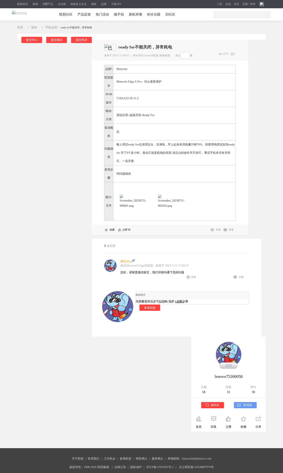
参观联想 (125, 458)
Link (153, 302)
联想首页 (22, 4)
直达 (177, 55)
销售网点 (141, 458)
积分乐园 (153, 14)
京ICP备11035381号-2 (160, 467)
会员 (228, 4)
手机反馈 (51, 27)
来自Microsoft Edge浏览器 (136, 265)
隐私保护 (136, 467)
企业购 (62, 4)
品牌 (103, 4)
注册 (245, 4)
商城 (35, 4)
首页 (20, 27)
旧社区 (170, 14)
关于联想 (77, 458)
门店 (219, 4)
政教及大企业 (78, 4)
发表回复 (150, 307)
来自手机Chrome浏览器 (145, 55)
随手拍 (119, 14)
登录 (252, 4)
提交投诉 (81, 39)
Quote (161, 302)
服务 (94, 4)
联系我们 (93, 458)
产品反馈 (84, 14)
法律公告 (120, 467)
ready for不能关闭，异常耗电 (76, 27)
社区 (236, 4)
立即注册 (182, 301)
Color (145, 302)
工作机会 (109, 458)
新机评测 (135, 14)
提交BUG (32, 39)
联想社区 (66, 14)
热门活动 (102, 14)
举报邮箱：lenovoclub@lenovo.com (189, 458)
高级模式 (140, 294)
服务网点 (157, 458)
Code (170, 302)
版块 (34, 27)
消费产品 (47, 4)
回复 (231, 229)
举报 (218, 229)
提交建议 (56, 39)
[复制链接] (165, 55)
